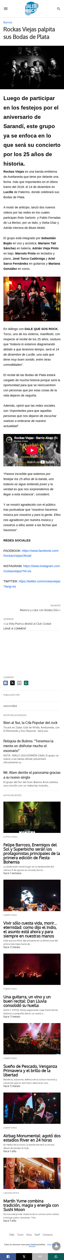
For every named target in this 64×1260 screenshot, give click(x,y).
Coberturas (10, 915)
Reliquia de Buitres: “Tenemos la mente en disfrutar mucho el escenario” (28, 746)
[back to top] (56, 1246)
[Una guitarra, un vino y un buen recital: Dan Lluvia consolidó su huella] (32, 969)
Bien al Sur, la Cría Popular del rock (30, 722)
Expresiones (10, 837)
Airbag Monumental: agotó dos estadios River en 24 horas (32, 1138)
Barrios (7, 22)
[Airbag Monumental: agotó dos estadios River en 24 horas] (32, 1108)
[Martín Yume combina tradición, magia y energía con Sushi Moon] (32, 1173)
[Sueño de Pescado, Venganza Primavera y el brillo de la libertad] (32, 1038)
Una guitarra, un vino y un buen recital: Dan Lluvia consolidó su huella (27, 1001)
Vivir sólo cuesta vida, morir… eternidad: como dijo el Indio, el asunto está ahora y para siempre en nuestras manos (30, 929)
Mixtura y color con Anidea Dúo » (40, 610)
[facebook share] (5, 683)
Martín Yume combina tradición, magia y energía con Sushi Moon (31, 1205)
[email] (40, 1256)
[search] (59, 9)
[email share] (19, 683)
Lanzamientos (11, 1193)
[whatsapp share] (26, 683)
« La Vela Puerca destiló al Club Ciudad (27, 623)
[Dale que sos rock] (32, 8)
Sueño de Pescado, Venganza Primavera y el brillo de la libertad (30, 1070)
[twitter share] (12, 683)
